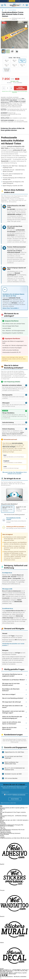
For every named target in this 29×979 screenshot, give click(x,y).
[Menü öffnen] (3, 5)
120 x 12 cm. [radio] (14, 65)
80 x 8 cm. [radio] (6, 61)
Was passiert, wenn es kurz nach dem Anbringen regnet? (13, 712)
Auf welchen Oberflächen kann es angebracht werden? (12, 675)
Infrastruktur (15, 829)
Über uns (2, 828)
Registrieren (15, 799)
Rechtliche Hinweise (5, 832)
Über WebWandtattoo (5, 829)
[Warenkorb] (26, 5)
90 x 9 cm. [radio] (14, 61)
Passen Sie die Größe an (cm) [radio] (7, 70)
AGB (1, 833)
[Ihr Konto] (23, 5)
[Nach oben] (1, 978)
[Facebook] (3, 975)
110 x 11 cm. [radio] (7, 65)
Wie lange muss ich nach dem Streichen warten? (11, 684)
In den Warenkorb (20, 88)
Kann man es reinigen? (8, 694)
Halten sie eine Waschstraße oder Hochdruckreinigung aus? (12, 717)
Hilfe (21, 838)
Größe (14, 57)
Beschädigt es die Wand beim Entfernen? (10, 689)
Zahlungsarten (11, 825)
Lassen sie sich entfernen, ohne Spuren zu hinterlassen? (11, 723)
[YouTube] (6, 975)
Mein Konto (17, 838)
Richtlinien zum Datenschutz (19, 794)
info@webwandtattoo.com (7, 838)
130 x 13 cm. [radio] (22, 65)
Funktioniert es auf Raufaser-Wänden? (13, 679)
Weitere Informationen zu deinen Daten (8, 802)
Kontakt (2, 837)
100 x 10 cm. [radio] (22, 61)
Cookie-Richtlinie (4, 834)
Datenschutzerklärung (8, 833)
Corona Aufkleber (12, 10)
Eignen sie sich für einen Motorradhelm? (9, 728)
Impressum (17, 833)
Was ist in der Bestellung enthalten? (12, 698)
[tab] (3, 51)
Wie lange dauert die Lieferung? (11, 702)
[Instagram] (1, 975)
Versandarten (3, 825)
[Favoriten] (20, 5)
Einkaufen (3, 823)
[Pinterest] (5, 975)
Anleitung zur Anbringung (6, 826)
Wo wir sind (21, 829)
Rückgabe (18, 825)
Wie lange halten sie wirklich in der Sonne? (12, 706)
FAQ (22, 825)
